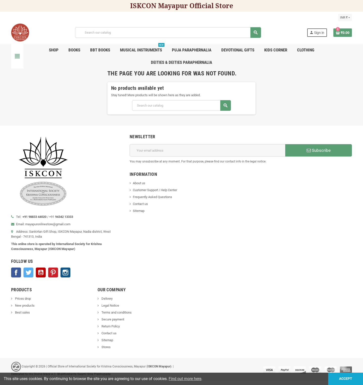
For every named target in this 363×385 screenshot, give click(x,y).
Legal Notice (110, 305)
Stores (106, 347)
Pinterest (53, 272)
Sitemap (138, 211)
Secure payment (112, 319)
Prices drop (22, 298)
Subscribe (321, 150)
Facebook (16, 272)
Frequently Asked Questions (152, 197)
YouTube (41, 272)
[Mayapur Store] (20, 32)
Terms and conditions (116, 312)
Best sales (22, 312)
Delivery (107, 298)
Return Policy (110, 326)
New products (24, 305)
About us (139, 183)
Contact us (140, 204)
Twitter (28, 272)
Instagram (65, 272)
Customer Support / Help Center (155, 190)
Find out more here (185, 378)
